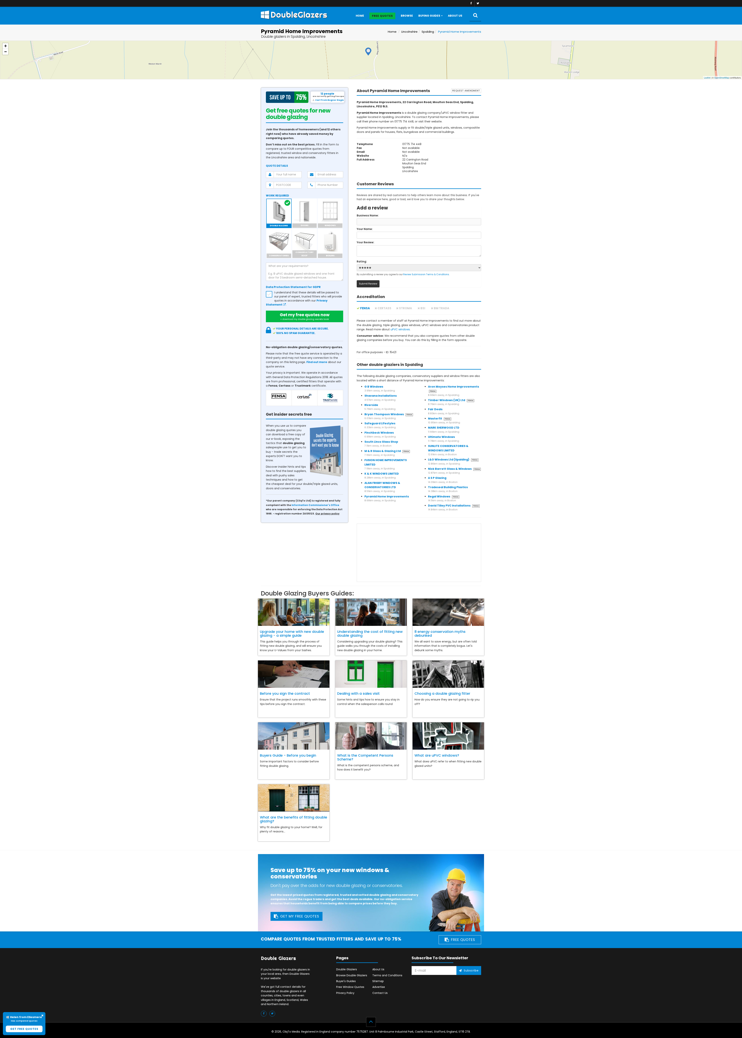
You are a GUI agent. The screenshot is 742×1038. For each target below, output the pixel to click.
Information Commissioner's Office (315, 505)
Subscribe (471, 970)
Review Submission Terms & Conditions (426, 274)
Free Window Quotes (350, 987)
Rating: (362, 261)
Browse (407, 16)
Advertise (378, 987)
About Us (455, 16)
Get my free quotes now (304, 316)
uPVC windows (400, 329)
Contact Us (380, 993)
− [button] (5, 51)
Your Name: (365, 229)
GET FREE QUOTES (24, 1029)
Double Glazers (278, 958)
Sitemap (378, 981)
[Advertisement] (419, 553)
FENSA (365, 308)
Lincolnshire (409, 32)
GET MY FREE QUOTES (299, 916)
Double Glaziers (346, 969)
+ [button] (5, 46)
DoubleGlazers (299, 15)
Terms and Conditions (387, 975)
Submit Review (368, 283)
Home (360, 16)
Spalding (428, 32)
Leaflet (707, 77)
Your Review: (365, 242)
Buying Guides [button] (429, 16)
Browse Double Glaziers (351, 975)
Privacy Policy (345, 993)
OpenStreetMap (721, 77)
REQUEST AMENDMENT (466, 90)
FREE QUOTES (463, 939)
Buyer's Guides (346, 981)
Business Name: (368, 215)
